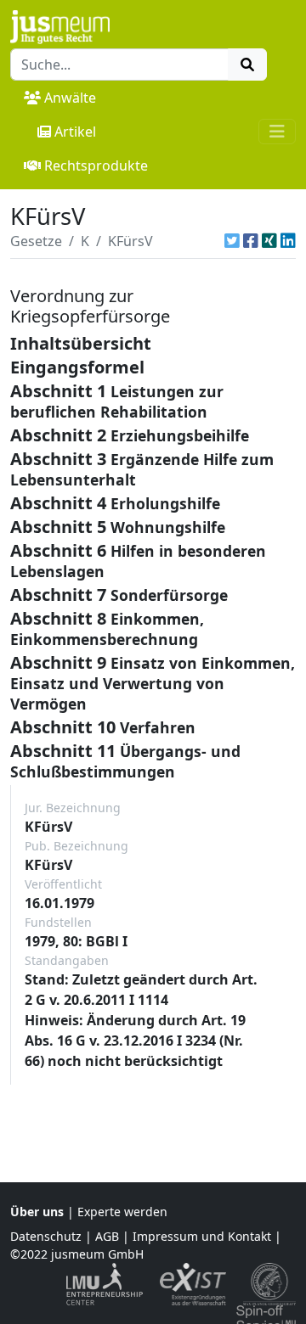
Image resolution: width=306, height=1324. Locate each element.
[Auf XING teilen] (269, 241)
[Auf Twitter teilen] (232, 241)
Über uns (37, 1211)
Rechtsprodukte (96, 165)
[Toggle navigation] (277, 131)
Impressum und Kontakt (202, 1236)
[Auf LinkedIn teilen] (288, 241)
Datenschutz (46, 1236)
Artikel (75, 131)
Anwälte (70, 97)
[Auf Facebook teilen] (250, 241)
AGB (107, 1236)
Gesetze (36, 241)
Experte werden (122, 1211)
